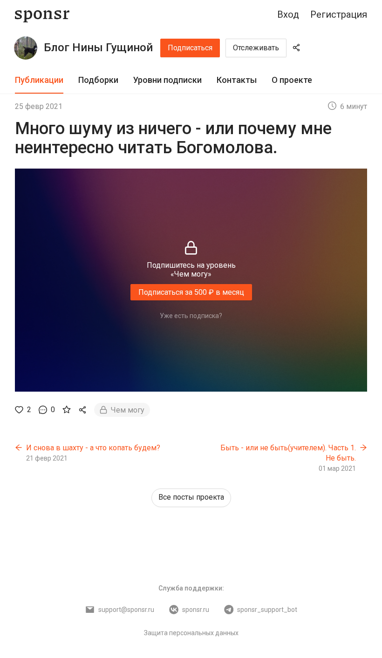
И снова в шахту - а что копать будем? (93, 447)
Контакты (237, 80)
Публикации (39, 80)
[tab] (39, 80)
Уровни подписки (167, 80)
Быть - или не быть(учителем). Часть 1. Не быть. (288, 452)
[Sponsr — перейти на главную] (42, 14)
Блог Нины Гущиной (98, 47)
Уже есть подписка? (191, 315)
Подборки (98, 80)
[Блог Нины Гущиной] (25, 48)
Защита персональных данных (191, 633)
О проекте (292, 80)
